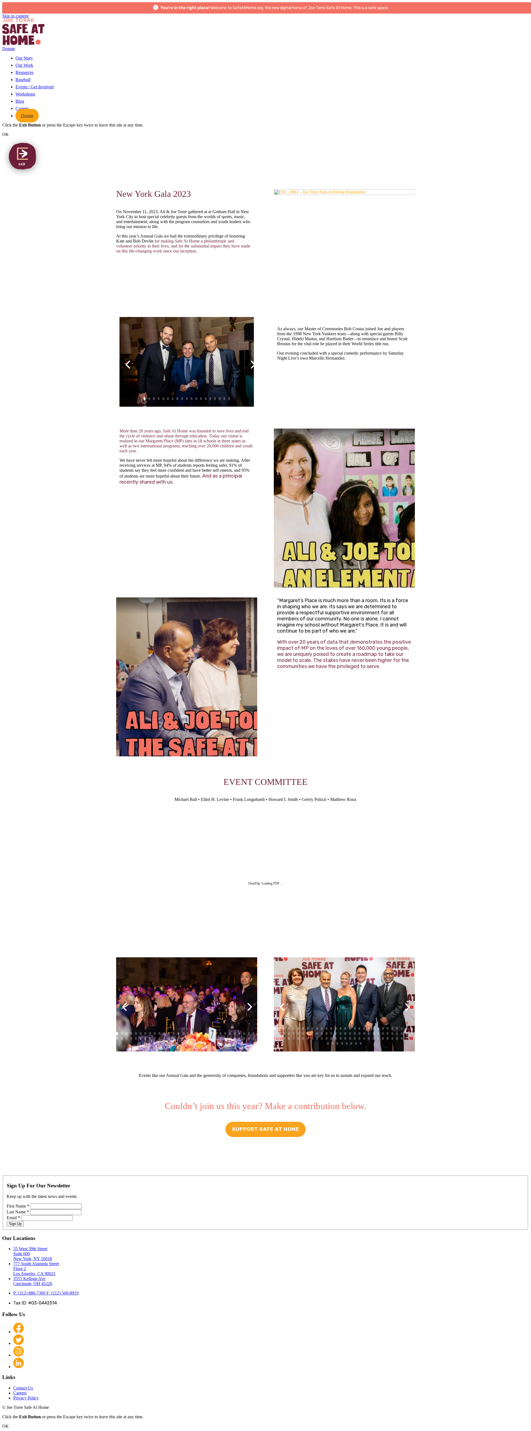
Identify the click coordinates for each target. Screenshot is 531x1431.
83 (378, 1038)
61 (140, 1043)
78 (220, 1043)
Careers (22, 108)
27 (239, 1033)
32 (122, 1038)
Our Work (24, 65)
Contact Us (23, 1388)
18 (375, 274)
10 (337, 274)
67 (168, 1043)
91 (328, 1043)
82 (373, 1038)
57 (239, 1038)
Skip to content (15, 16)
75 (206, 1043)
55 (230, 1038)
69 (177, 1043)
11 (342, 274)
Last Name (18, 1212)
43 (174, 1038)
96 (351, 1043)
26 (235, 1033)
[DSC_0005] (186, 1051)
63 (149, 1043)
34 (131, 1038)
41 (164, 1038)
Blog (19, 101)
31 (117, 1038)
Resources (24, 72)
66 (163, 1043)
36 (141, 1038)
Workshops (25, 94)
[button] (344, 508)
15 (361, 274)
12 (347, 274)
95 (347, 1043)
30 (253, 1033)
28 (244, 1033)
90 (411, 1038)
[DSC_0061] (344, 194)
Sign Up (15, 1224)
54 (225, 1038)
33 (126, 1038)
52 (216, 1038)
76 (210, 1043)
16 (365, 274)
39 (155, 1038)
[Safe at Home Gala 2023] (186, 406)
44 (178, 1038)
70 (182, 1043)
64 (154, 1043)
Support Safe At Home (265, 1129)
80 (229, 1043)
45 (183, 1038)
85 (388, 1038)
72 (191, 1043)
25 (230, 1033)
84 (383, 1038)
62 (144, 1043)
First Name (18, 1206)
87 (397, 1038)
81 (234, 1043)
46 (188, 1038)
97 (356, 1043)
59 (249, 1038)
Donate (8, 48)
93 (337, 1043)
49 (202, 1038)
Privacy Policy (26, 1398)
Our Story (24, 58)
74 (201, 1043)
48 (197, 1038)
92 (333, 1043)
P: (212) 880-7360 (29, 1293)
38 (150, 1038)
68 (173, 1043)
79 (224, 1043)
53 (221, 1038)
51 (211, 1038)
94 (342, 1043)
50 (206, 1038)
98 (361, 1043)
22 (394, 274)
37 (145, 1038)
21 (389, 274)
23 (221, 1033)
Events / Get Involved (34, 86)
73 (196, 1043)
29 (249, 1033)
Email (13, 1217)
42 (169, 1038)
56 (235, 1038)
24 (225, 1033)
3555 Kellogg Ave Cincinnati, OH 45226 (32, 1281)
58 (244, 1038)
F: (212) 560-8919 (62, 1293)
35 (136, 1038)
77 (215, 1043)
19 (380, 274)
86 (392, 1038)
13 (351, 274)
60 (253, 1038)
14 (356, 274)
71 (187, 1043)
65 (159, 1043)
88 (402, 1038)
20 (384, 274)
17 (370, 274)
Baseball (22, 79)
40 (159, 1038)
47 (192, 1038)
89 (406, 1038)
